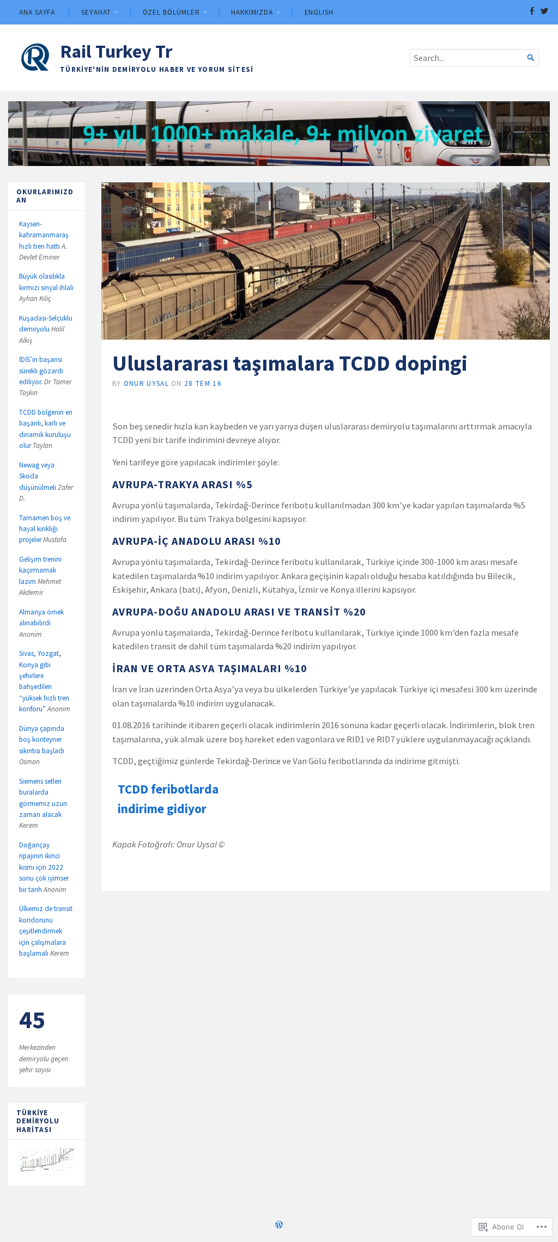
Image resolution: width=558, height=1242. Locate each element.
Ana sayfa (37, 12)
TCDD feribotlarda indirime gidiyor (168, 798)
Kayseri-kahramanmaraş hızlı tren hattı (44, 235)
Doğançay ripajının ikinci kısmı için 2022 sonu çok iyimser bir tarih (44, 867)
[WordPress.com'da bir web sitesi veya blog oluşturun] (279, 1225)
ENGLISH (319, 12)
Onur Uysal (146, 383)
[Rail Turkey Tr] (279, 133)
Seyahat (96, 12)
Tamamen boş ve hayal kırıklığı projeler (44, 529)
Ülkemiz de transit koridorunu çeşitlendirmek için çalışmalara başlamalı (45, 931)
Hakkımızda (251, 12)
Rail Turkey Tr (116, 51)
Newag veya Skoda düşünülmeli (37, 476)
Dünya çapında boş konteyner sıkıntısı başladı (41, 739)
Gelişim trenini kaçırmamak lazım (40, 570)
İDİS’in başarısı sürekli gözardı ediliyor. (41, 370)
